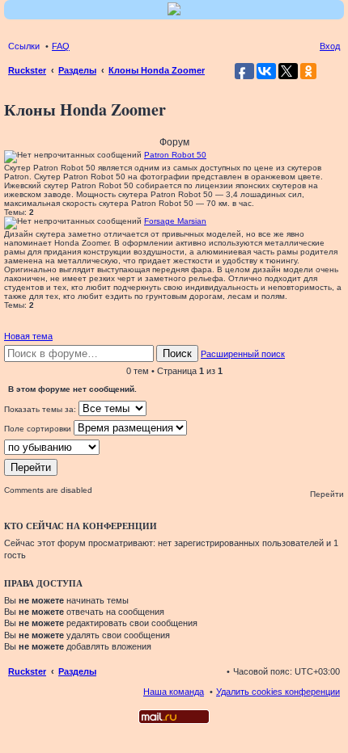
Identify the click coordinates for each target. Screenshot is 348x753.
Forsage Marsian (175, 221)
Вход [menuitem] (330, 46)
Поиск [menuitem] (335, 71)
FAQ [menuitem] (61, 46)
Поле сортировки (39, 428)
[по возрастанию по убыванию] (174, 447)
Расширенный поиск (243, 354)
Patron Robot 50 (175, 154)
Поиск (177, 353)
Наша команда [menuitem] (173, 691)
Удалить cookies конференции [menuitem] (278, 691)
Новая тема (28, 336)
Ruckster (27, 671)
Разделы (77, 671)
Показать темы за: (41, 409)
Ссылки (24, 46)
